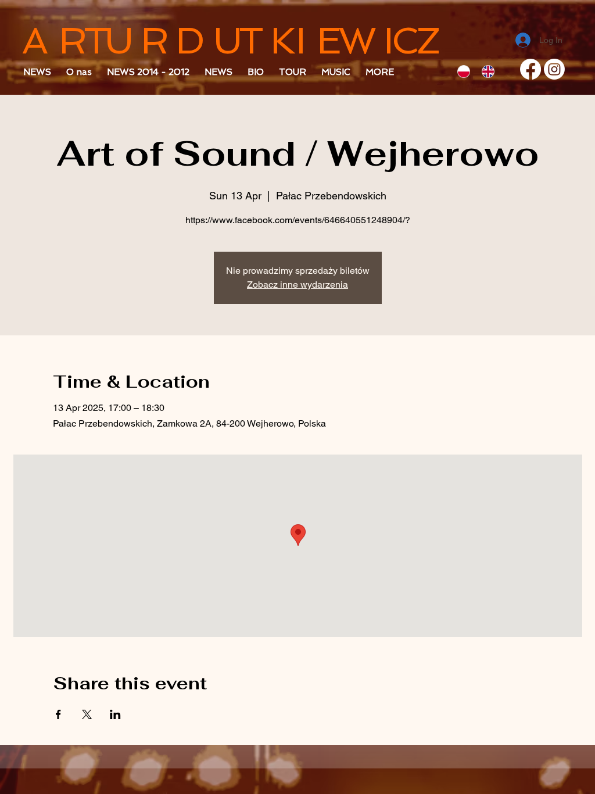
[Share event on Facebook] (58, 714)
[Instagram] (554, 69)
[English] (490, 71)
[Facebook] (530, 69)
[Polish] (466, 71)
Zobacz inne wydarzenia (297, 284)
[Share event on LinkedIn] (115, 714)
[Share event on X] (86, 714)
